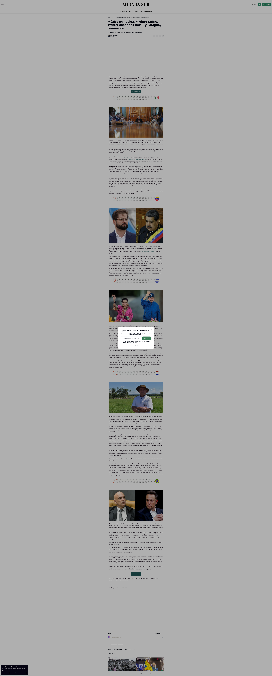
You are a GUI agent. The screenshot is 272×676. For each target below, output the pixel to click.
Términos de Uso (126, 342)
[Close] (151, 329)
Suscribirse (146, 338)
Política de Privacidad (134, 342)
